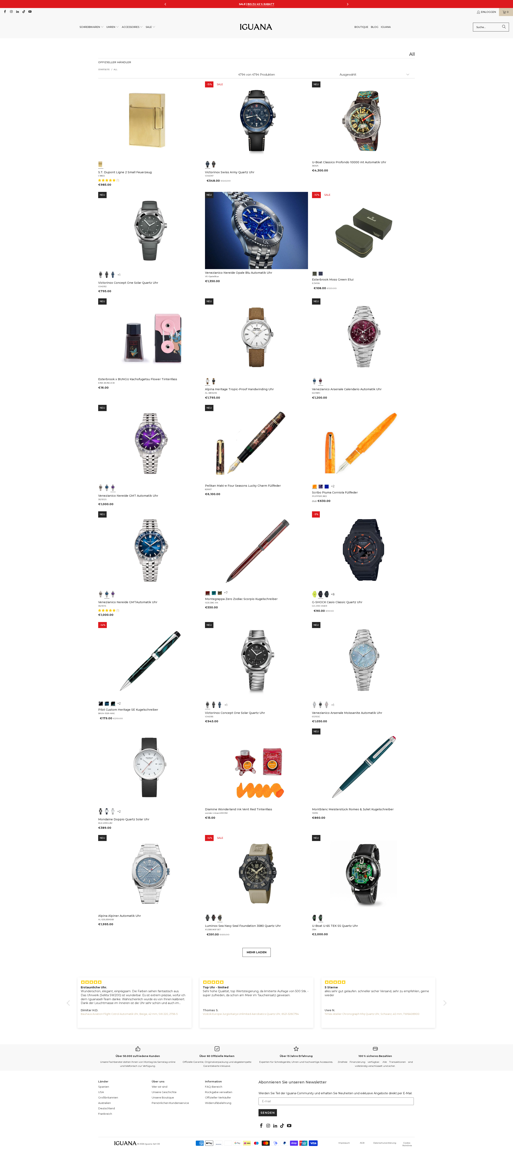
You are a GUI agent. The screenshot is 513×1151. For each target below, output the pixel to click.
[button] (92, 27)
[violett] (113, 488)
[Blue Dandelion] (320, 273)
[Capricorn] (219, 592)
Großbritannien (108, 1097)
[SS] (320, 918)
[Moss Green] (314, 273)
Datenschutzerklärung (384, 1143)
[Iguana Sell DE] (256, 27)
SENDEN (268, 1113)
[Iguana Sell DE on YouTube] (29, 11)
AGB (362, 1143)
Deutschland (106, 1108)
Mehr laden (257, 952)
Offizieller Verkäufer (218, 1097)
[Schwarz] (213, 164)
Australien (104, 1102)
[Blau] (207, 164)
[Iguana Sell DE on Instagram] (11, 11)
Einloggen (488, 11)
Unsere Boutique (163, 1097)
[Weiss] (207, 381)
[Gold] (100, 164)
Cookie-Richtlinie (407, 1144)
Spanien (103, 1086)
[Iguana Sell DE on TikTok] (23, 11)
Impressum (344, 1143)
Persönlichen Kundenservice (170, 1102)
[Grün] (314, 594)
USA (101, 1092)
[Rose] (326, 705)
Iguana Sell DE (152, 1144)
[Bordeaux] (320, 381)
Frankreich (105, 1113)
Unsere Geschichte (164, 1092)
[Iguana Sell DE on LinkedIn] (17, 11)
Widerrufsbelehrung (218, 1102)
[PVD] (314, 918)
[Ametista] (320, 486)
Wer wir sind (159, 1086)
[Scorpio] (207, 592)
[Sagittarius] (213, 592)
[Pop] (326, 486)
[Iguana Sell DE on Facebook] (4, 11)
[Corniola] (314, 486)
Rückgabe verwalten (218, 1092)
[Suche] (504, 27)
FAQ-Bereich (213, 1086)
